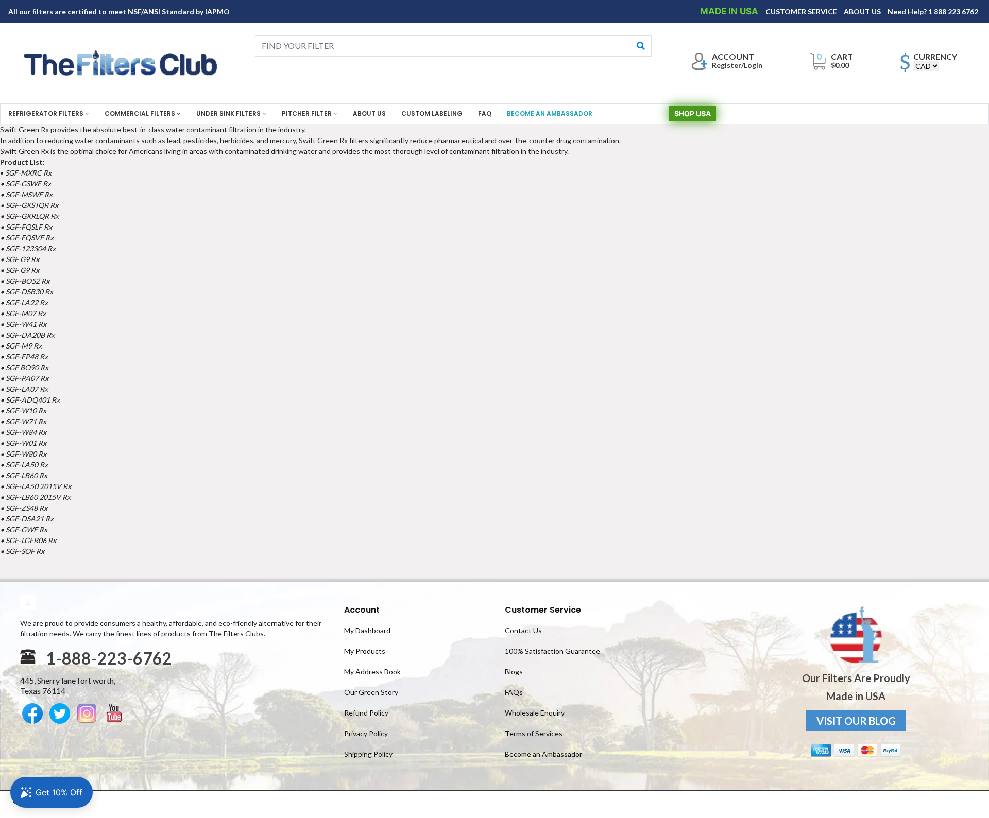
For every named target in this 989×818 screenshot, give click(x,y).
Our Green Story (371, 692)
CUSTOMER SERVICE (802, 11)
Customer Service (543, 610)
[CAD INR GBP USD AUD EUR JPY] (926, 66)
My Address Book (372, 671)
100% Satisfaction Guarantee (552, 651)
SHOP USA (692, 113)
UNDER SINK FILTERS (229, 113)
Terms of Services (533, 733)
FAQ (484, 113)
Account (362, 610)
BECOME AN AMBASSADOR (549, 113)
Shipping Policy (368, 754)
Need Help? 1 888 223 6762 (933, 11)
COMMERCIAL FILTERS (141, 113)
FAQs (514, 692)
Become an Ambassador (543, 754)
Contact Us (523, 630)
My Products (364, 651)
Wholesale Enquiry (535, 712)
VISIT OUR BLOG (856, 721)
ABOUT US (863, 11)
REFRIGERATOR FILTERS (46, 113)
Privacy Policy (366, 733)
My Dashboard (367, 630)
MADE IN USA (730, 11)
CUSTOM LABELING (432, 113)
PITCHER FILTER (307, 113)
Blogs (514, 671)
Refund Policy (366, 712)
